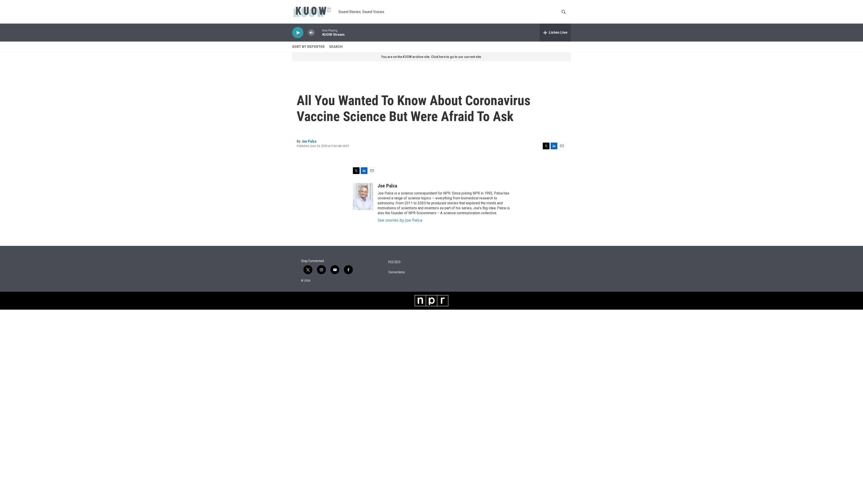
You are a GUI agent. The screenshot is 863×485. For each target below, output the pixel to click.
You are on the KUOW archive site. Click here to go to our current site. (431, 57)
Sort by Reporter (308, 46)
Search (336, 46)
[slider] (318, 32)
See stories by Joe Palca (400, 220)
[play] (297, 32)
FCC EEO (394, 262)
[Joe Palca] (363, 196)
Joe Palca (309, 141)
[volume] (311, 33)
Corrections (396, 272)
